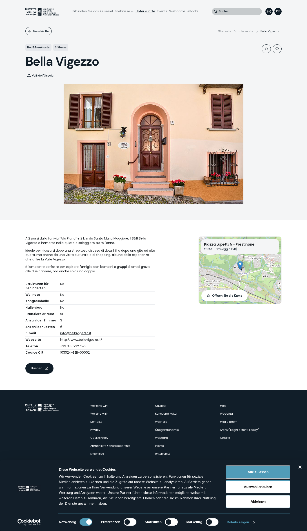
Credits (225, 438)
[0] (277, 48)
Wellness (161, 422)
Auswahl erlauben (258, 487)
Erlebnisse (122, 11)
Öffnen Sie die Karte (227, 296)
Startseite (224, 31)
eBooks (192, 11)
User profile (269, 11)
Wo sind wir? (99, 414)
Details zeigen (238, 522)
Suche (215, 11)
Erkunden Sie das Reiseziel (93, 11)
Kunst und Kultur (166, 414)
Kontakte (96, 422)
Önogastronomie (167, 430)
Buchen (36, 368)
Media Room (229, 422)
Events (162, 11)
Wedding (226, 414)
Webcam (161, 438)
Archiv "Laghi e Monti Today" (239, 430)
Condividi (266, 48)
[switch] (130, 522)
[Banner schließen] (300, 467)
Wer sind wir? (99, 406)
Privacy (95, 430)
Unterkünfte (145, 11)
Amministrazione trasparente (110, 446)
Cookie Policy (99, 438)
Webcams (177, 11)
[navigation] (278, 11)
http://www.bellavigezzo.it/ (81, 339)
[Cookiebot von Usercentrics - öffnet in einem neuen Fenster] (29, 522)
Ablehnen (258, 501)
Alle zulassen (258, 472)
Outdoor (160, 406)
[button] (240, 265)
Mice (223, 406)
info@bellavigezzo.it (75, 333)
